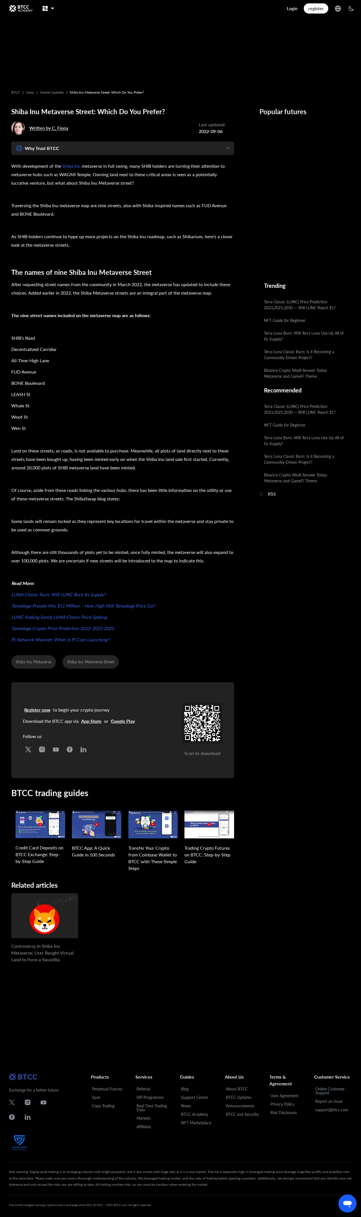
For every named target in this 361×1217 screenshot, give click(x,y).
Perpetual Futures (107, 1088)
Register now (37, 709)
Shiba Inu (71, 166)
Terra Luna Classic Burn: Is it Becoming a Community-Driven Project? (299, 354)
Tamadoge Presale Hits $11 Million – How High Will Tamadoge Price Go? (83, 605)
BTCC (15, 92)
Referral (143, 1088)
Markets (144, 1118)
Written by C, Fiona (48, 128)
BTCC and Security (242, 1114)
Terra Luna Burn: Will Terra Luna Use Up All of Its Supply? (304, 336)
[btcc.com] (21, 8)
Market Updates (52, 92)
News (30, 92)
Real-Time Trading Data (152, 1107)
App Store (91, 721)
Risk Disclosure (283, 1112)
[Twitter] (28, 747)
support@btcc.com (331, 1109)
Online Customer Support (330, 1090)
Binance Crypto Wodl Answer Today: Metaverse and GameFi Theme (296, 373)
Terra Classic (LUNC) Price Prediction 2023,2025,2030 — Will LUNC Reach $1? (300, 304)
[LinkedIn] (83, 747)
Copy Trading (103, 1105)
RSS (272, 493)
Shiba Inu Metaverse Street (90, 661)
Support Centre (194, 1097)
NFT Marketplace (196, 1122)
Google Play (123, 721)
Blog (185, 1088)
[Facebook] (70, 747)
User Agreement (284, 1095)
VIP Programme (150, 1097)
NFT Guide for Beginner (284, 320)
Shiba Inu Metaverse (33, 661)
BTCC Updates (238, 1097)
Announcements (240, 1105)
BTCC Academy (194, 1114)
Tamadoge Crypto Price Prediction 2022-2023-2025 (62, 628)
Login (292, 8)
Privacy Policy (282, 1104)
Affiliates (144, 1126)
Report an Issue (328, 1101)
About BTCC (237, 1088)
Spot (96, 1097)
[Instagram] (42, 747)
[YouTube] (56, 747)
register (316, 8)
